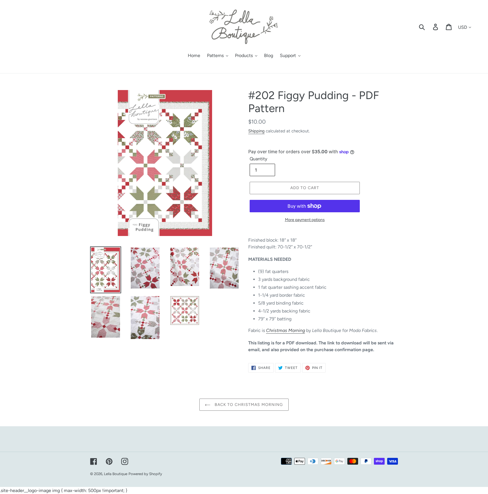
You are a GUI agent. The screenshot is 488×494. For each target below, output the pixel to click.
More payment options (305, 219)
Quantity (258, 158)
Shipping (256, 131)
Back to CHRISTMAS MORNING (248, 404)
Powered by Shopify (145, 474)
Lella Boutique (115, 474)
